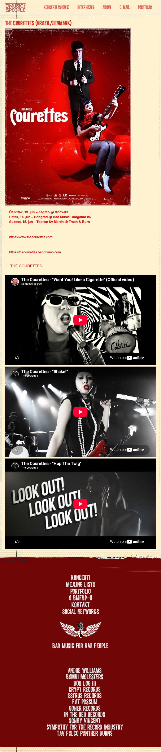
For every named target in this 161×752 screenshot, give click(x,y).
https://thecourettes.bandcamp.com (35, 252)
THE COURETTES (26, 265)
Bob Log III (85, 682)
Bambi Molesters (84, 676)
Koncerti (80, 577)
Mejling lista (80, 584)
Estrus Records (85, 695)
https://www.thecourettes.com (30, 237)
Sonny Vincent (85, 720)
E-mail (125, 6)
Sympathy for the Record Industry (85, 726)
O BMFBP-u (80, 597)
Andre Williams (85, 670)
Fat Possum (84, 701)
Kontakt (80, 604)
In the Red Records (84, 713)
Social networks (80, 611)
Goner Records (85, 707)
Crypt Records (85, 688)
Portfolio (145, 6)
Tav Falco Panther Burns (85, 732)
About (107, 6)
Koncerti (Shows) (56, 6)
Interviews (86, 6)
